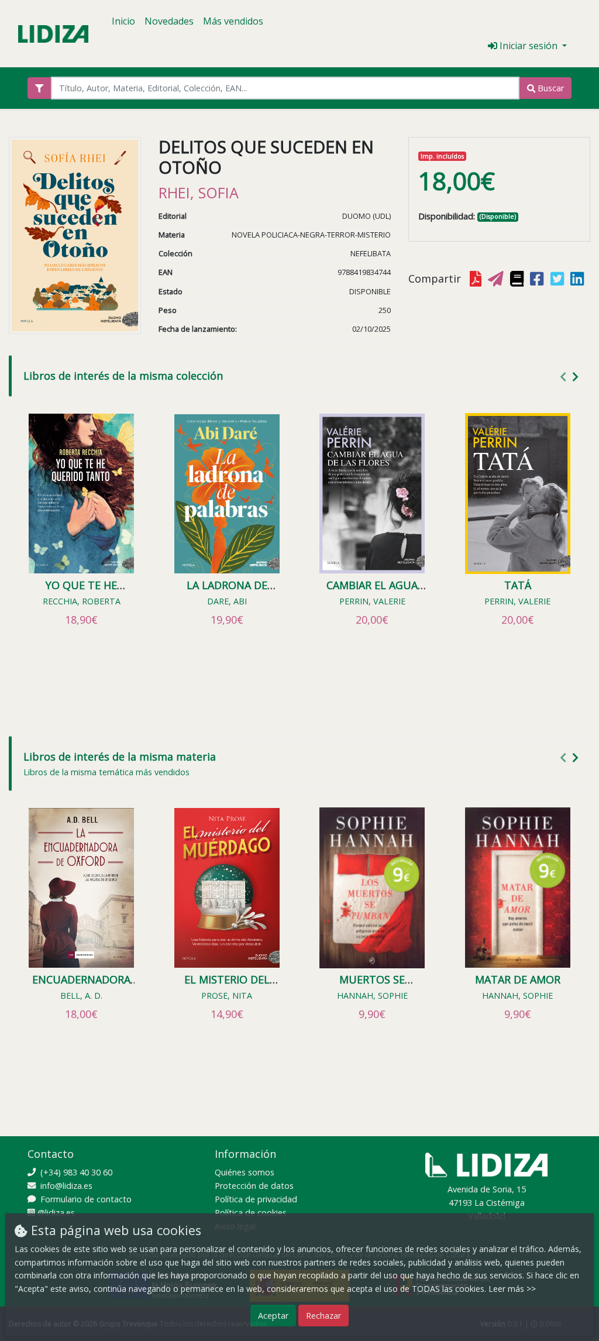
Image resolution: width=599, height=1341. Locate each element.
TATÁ (517, 585)
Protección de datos (254, 1185)
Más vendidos (233, 21)
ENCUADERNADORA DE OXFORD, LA (81, 985)
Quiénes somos (244, 1172)
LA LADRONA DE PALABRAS (227, 591)
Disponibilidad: (446, 216)
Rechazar (323, 1315)
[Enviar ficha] (497, 279)
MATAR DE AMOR (517, 979)
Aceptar (273, 1315)
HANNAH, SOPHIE (372, 995)
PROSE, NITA (226, 995)
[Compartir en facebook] (538, 279)
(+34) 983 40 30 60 (75, 1172)
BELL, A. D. (81, 995)
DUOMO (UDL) (366, 216)
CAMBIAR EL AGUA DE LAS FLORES (372, 591)
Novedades (169, 21)
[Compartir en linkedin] (578, 279)
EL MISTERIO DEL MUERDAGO (227, 985)
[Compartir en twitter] (558, 279)
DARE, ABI (227, 601)
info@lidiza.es (65, 1185)
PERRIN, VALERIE (372, 601)
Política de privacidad (256, 1199)
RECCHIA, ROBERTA (82, 601)
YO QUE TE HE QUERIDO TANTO (81, 591)
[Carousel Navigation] (571, 376)
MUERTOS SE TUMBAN (372, 985)
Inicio (123, 21)
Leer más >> (512, 1288)
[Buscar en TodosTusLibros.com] (518, 279)
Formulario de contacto (85, 1199)
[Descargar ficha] (477, 279)
